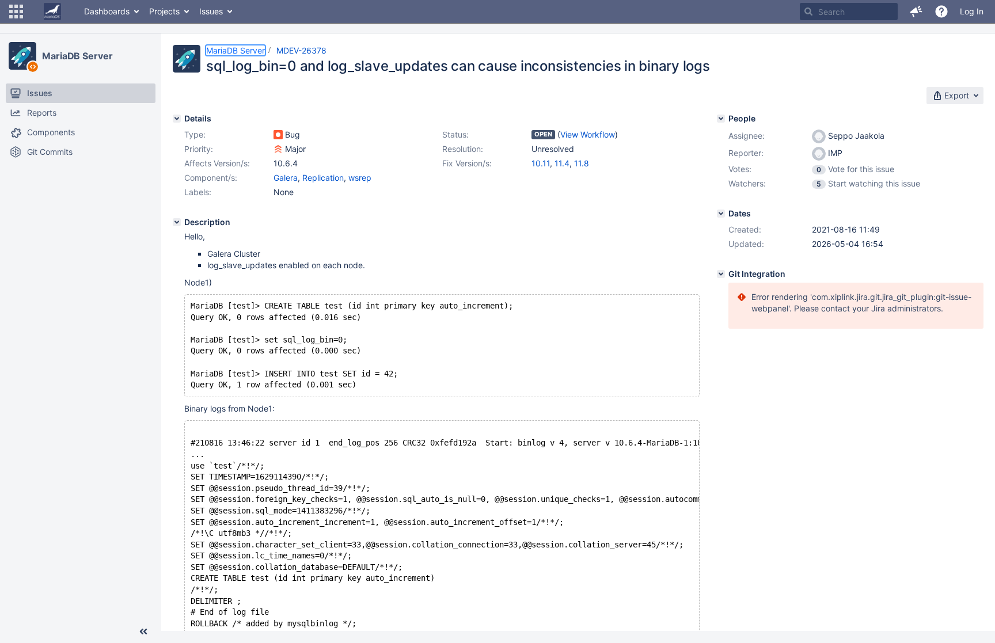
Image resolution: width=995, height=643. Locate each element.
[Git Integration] (721, 274)
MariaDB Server (77, 56)
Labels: (197, 192)
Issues (211, 11)
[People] (721, 119)
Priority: (198, 149)
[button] (16, 11)
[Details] (177, 119)
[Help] (941, 11)
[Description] (177, 222)
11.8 (581, 163)
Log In (971, 11)
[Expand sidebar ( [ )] (143, 631)
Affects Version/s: (217, 163)
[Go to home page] (52, 11)
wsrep (359, 177)
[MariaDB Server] (22, 56)
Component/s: (210, 177)
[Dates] (721, 214)
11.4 (562, 163)
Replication (323, 177)
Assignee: (746, 135)
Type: (195, 134)
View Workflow (587, 134)
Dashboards (107, 11)
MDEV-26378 (301, 50)
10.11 (540, 163)
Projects (164, 11)
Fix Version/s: (467, 163)
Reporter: (746, 153)
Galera (286, 177)
